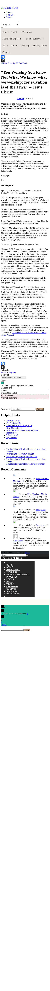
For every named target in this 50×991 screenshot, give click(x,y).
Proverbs (12, 577)
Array (27, 552)
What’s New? (12, 435)
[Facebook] (25, 57)
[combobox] (23, 409)
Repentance (11, 433)
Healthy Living (40, 45)
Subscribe (12, 591)
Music (5, 45)
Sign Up (9, 15)
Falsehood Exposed (11, 38)
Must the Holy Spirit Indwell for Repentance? (25, 464)
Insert (27, 630)
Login (8, 17)
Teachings (27, 32)
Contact (6, 52)
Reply (4, 624)
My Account (11, 437)
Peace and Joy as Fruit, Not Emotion (21, 456)
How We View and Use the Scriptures (22, 430)
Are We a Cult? (12, 421)
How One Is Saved (14, 428)
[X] (25, 60)
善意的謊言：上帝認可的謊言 (20, 454)
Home (5, 32)
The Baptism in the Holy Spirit (19, 425)
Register (12, 372)
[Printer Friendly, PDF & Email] (14, 63)
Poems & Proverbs (35, 38)
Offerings (25, 45)
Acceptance (40, 509)
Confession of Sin (13, 423)
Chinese (20, 98)
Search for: (5, 409)
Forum (9, 12)
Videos (14, 45)
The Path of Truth (11, 558)
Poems (10, 579)
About (14, 32)
